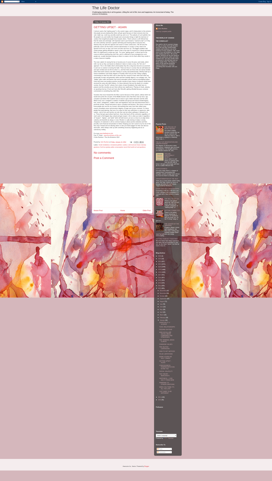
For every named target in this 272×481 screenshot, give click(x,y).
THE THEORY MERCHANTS (164, 375)
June (161, 307)
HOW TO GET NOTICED (167, 351)
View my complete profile (163, 31)
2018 (160, 272)
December (163, 290)
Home (122, 210)
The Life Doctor (106, 8)
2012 (160, 288)
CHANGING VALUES (165, 344)
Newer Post (98, 210)
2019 (160, 269)
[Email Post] (130, 142)
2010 (160, 400)
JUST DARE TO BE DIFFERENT (165, 392)
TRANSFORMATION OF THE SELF (167, 179)
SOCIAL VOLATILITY (166, 371)
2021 (160, 264)
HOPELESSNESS (161, 169)
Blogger (146, 466)
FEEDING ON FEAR (165, 329)
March (162, 315)
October (162, 296)
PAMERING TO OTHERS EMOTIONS (166, 383)
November (163, 293)
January (162, 320)
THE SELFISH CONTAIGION (164, 347)
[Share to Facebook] (141, 142)
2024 (160, 256)
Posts (160, 449)
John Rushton (162, 28)
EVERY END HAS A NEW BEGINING (167, 189)
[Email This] (135, 142)
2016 (160, 277)
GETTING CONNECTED (172, 210)
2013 (160, 285)
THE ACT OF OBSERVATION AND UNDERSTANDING (167, 143)
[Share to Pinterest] (143, 142)
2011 (160, 397)
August (162, 301)
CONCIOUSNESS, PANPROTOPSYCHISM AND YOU (167, 367)
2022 (160, 261)
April (161, 312)
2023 (160, 258)
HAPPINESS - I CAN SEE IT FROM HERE (166, 379)
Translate (171, 438)
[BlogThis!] (137, 142)
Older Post (147, 210)
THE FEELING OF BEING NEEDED (170, 128)
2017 (160, 275)
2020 (160, 267)
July (161, 304)
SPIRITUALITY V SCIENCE (164, 323)
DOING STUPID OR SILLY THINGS (165, 357)
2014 (160, 283)
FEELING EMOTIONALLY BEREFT (169, 155)
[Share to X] (139, 142)
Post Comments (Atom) (126, 216)
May (161, 309)
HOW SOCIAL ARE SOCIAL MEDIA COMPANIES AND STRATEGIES (165, 335)
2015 (160, 280)
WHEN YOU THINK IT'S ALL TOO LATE (166, 388)
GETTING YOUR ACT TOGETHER (167, 239)
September (163, 298)
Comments (162, 452)
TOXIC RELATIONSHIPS (167, 327)
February (163, 317)
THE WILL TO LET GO (172, 199)
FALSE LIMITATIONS (166, 354)
